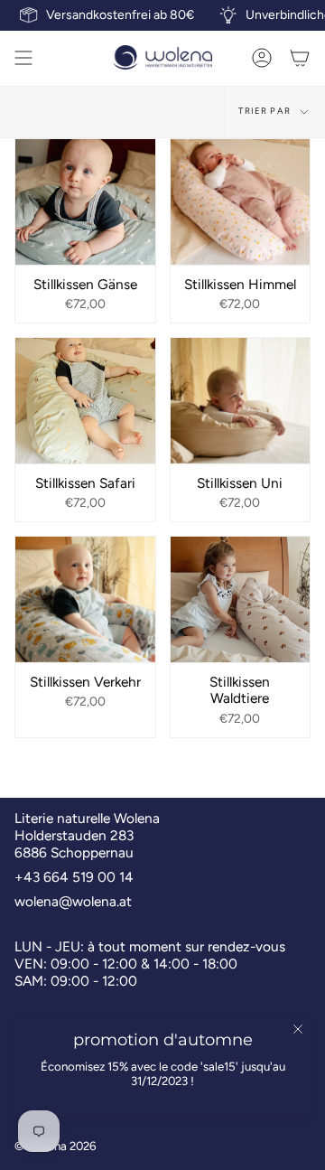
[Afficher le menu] (23, 58)
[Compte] (262, 58)
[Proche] (298, 1029)
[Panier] (300, 58)
